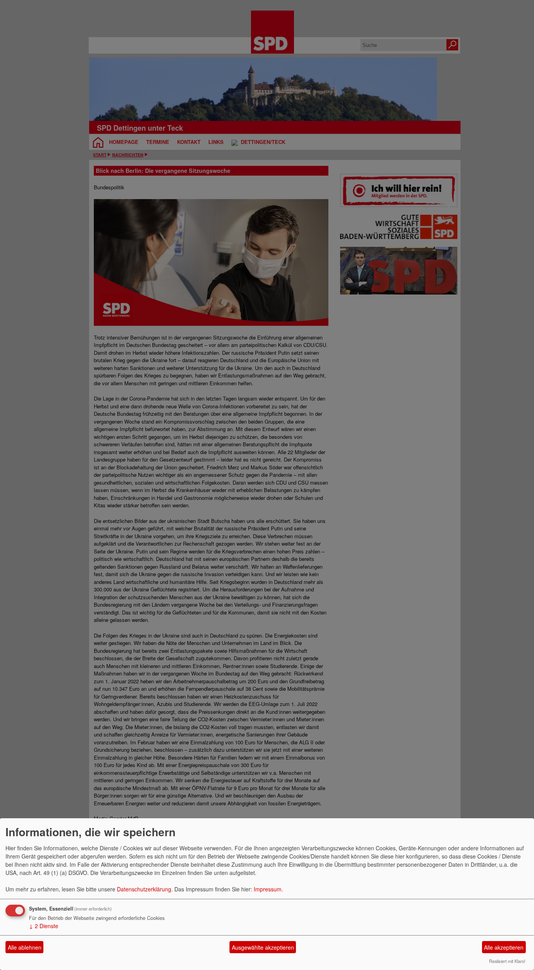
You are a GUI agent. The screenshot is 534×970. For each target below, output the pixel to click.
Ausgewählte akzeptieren (263, 947)
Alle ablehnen (24, 947)
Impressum (267, 889)
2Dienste (43, 926)
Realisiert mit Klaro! (507, 961)
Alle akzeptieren (503, 947)
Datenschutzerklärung (144, 889)
